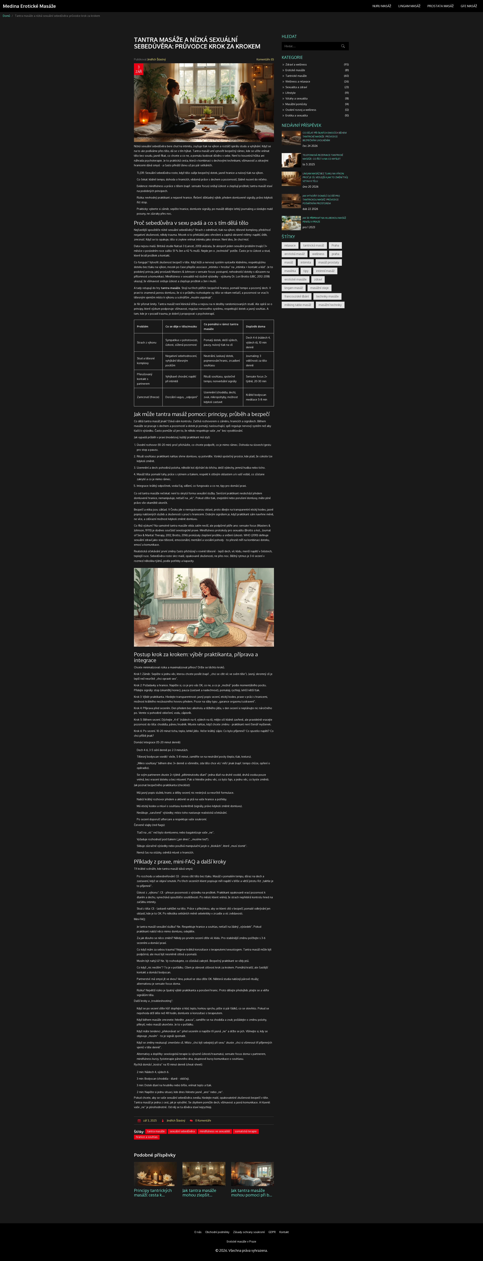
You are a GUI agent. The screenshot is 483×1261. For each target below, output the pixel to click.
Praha (335, 245)
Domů (6, 15)
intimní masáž (325, 271)
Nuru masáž (381, 6)
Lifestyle (317, 92)
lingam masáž (294, 288)
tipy (305, 271)
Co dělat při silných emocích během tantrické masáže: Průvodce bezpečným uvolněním (325, 136)
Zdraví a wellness (317, 64)
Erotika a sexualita (317, 115)
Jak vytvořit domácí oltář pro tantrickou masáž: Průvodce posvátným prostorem (321, 199)
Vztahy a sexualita (317, 98)
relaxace (290, 245)
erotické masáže (296, 279)
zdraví (318, 279)
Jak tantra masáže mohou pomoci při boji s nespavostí (252, 1192)
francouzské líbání (297, 296)
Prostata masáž (441, 6)
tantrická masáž (313, 245)
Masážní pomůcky (317, 104)
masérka (290, 271)
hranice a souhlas (147, 1137)
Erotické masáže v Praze (241, 1241)
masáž (289, 262)
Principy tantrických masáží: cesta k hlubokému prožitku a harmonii (155, 1192)
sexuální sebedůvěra (182, 1131)
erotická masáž (295, 254)
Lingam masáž (409, 6)
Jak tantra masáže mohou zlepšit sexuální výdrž (199, 1192)
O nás (198, 1232)
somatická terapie (246, 1131)
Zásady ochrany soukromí (249, 1232)
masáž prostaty (328, 262)
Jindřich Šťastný (156, 59)
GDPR (272, 1232)
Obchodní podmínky (217, 1232)
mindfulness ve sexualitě (215, 1131)
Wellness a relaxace (317, 81)
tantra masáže (156, 1131)
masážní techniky (330, 305)
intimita (306, 262)
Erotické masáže (317, 70)
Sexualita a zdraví (317, 87)
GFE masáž (469, 6)
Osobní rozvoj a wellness (317, 109)
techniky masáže (327, 296)
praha (335, 254)
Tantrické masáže (317, 75)
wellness (318, 254)
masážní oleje (319, 288)
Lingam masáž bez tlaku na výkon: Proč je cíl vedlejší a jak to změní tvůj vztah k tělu (325, 177)
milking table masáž (298, 305)
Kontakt (284, 1232)
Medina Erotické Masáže (29, 6)
